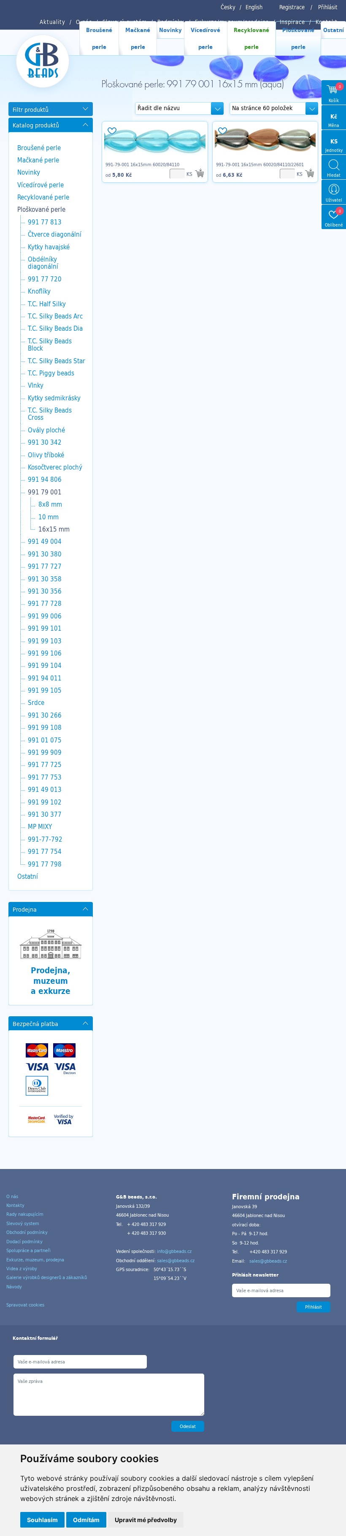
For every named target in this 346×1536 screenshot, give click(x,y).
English (254, 7)
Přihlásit (328, 7)
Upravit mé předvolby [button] (146, 1519)
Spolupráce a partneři (28, 1250)
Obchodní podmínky (27, 1232)
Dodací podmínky (24, 1241)
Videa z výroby (21, 1268)
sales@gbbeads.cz (176, 1260)
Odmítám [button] (86, 1519)
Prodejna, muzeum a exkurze (50, 980)
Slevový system (22, 1223)
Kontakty (15, 1205)
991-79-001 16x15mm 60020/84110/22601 (260, 164)
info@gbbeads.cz (174, 1251)
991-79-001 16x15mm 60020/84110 (142, 164)
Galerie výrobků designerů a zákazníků (46, 1277)
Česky (228, 7)
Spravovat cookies (25, 1304)
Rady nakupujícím (24, 1214)
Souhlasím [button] (42, 1519)
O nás (12, 1196)
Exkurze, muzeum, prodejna (35, 1259)
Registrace (292, 7)
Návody (14, 1286)
